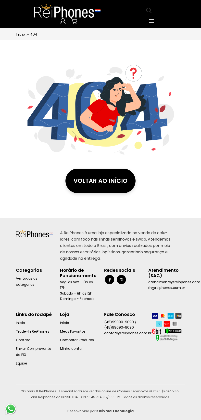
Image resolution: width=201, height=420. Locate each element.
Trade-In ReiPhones (32, 331)
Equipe (21, 363)
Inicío (20, 34)
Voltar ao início (100, 181)
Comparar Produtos (77, 340)
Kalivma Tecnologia (115, 410)
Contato (23, 340)
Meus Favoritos (73, 331)
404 (33, 34)
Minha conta (71, 348)
